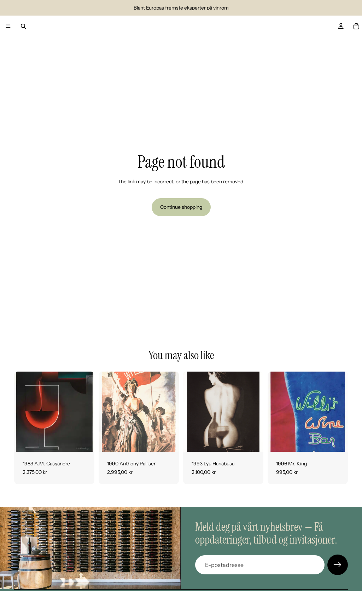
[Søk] (23, 26)
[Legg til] (83, 441)
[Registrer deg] (337, 565)
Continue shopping (181, 207)
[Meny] (8, 26)
